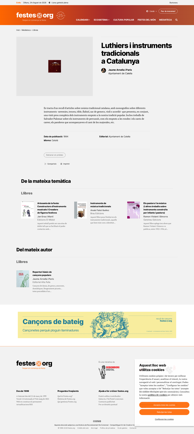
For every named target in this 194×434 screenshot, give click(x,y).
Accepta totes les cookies (164, 405)
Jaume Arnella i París (120, 69)
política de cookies (157, 394)
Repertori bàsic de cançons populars (42, 273)
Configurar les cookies (164, 419)
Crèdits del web (83, 428)
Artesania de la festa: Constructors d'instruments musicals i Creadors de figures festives (51, 208)
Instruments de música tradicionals (100, 205)
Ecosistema (101, 19)
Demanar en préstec (54, 155)
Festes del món (147, 19)
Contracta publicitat (107, 401)
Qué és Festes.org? (65, 396)
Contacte (133, 428)
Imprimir (66, 164)
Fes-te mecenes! (168, 11)
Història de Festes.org (66, 399)
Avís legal (94, 428)
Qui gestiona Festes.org (67, 401)
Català (151, 11)
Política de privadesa (107, 428)
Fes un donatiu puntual (108, 404)
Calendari (82, 19)
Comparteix (51, 164)
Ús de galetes (122, 428)
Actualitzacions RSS (24, 404)
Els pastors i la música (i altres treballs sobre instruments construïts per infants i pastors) (155, 208)
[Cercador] (176, 20)
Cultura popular (123, 19)
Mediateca (165, 19)
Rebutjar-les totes (164, 412)
